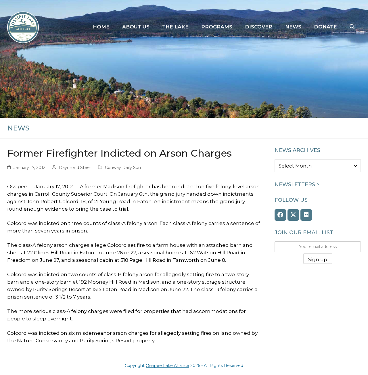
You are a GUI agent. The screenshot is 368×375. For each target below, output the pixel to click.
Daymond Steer (75, 167)
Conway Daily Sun (123, 167)
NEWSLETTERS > (297, 184)
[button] (352, 27)
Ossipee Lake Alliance (167, 365)
